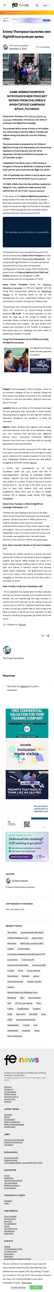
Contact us (8, 1089)
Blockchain (11, 943)
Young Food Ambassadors (33, 259)
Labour (36, 976)
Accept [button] (36, 1287)
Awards (7, 1246)
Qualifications (23, 1008)
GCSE (20, 970)
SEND (9, 1014)
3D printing (12, 932)
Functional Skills (39, 965)
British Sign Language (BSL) (32, 943)
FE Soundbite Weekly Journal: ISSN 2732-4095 (23, 1163)
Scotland (36, 1008)
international (12, 976)
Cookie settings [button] (18, 1287)
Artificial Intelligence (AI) (17, 938)
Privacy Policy (10, 1099)
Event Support (10, 1188)
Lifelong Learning (34, 981)
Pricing (7, 1175)
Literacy (10, 987)
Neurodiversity (34, 997)
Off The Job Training (23, 1003)
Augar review (37, 938)
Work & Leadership (12, 1122)
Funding (10, 970)
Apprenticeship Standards (32, 932)
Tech (35, 1025)
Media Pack (9, 1178)
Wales (37, 1030)
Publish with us (10, 1094)
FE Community (10, 1092)
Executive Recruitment (13, 1142)
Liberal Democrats (15, 981)
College (10, 948)
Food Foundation (38, 178)
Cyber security (27, 959)
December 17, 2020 (18, 48)
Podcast (22, 624)
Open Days (8, 1256)
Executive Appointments (14, 1140)
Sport (43, 1014)
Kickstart (25, 976)
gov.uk (33, 462)
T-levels (26, 1025)
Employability (9, 1119)
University (26, 1030)
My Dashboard (10, 1223)
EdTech (7, 1117)
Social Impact (9, 1127)
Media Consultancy (12, 1185)
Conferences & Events (13, 1249)
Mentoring (11, 997)
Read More (27, 1282)
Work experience (14, 1036)
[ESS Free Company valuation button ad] (27, 723)
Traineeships (12, 1030)
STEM (9, 1019)
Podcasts (8, 1201)
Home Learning (33, 970)
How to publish (10, 1216)
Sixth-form (20, 1014)
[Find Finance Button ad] (27, 846)
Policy (38, 1003)
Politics (10, 1008)
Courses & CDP (10, 1251)
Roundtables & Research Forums (17, 1259)
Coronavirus (12, 959)
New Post (8, 1221)
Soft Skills (33, 1014)
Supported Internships (25, 1019)
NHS (9, 1003)
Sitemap (7, 1101)
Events (7, 1226)
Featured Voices (10, 1160)
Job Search (8, 1145)
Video (6, 1203)
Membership (9, 1231)
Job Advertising (10, 1183)
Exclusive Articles (11, 1158)
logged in (24, 686)
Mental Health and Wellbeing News (22, 992)
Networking (9, 1254)
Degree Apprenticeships (17, 965)
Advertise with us (11, 1096)
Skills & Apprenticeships (14, 1124)
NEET (22, 997)
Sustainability (13, 1025)
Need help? (8, 1233)
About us (8, 1087)
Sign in (46, 5)
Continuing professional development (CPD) (26, 954)
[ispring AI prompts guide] (40, 372)
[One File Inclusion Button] (27, 753)
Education (8, 1114)
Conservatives (24, 948)
